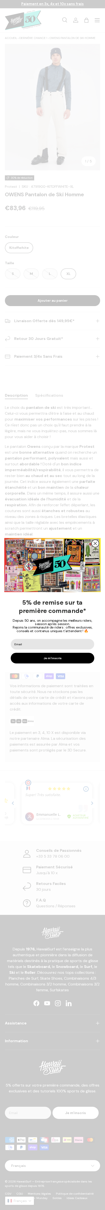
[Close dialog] (95, 543)
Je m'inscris (52, 658)
